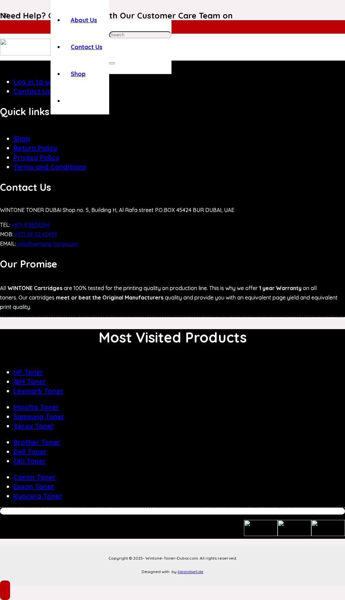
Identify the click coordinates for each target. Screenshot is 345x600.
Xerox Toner (33, 426)
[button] (5, 590)
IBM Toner (29, 381)
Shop (21, 138)
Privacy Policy (36, 157)
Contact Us (32, 91)
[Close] (112, 63)
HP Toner (28, 372)
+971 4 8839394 (30, 224)
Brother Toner (36, 442)
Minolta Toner (36, 407)
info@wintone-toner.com (48, 243)
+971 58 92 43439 (35, 234)
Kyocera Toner (37, 496)
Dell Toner (30, 451)
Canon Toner (34, 477)
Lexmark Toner (38, 391)
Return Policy (35, 148)
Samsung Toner (39, 416)
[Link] (25, 53)
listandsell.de (190, 571)
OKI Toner (29, 461)
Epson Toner (33, 486)
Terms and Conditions (49, 167)
